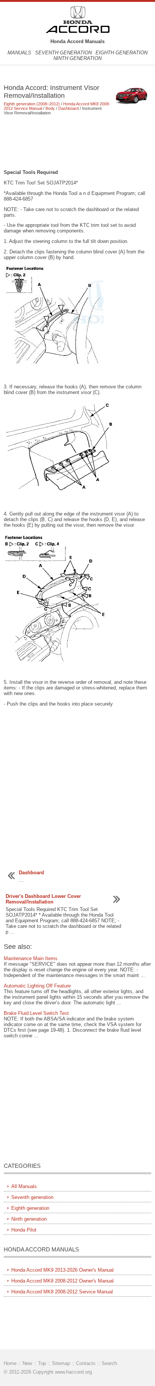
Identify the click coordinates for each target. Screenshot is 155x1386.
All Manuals (24, 1186)
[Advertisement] (77, 142)
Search (109, 1363)
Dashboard (68, 108)
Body (50, 108)
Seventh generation (63, 52)
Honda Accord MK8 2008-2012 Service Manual (62, 1292)
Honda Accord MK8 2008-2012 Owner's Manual (62, 1281)
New (27, 1363)
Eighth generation (121, 52)
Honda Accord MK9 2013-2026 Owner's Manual (62, 1270)
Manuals (19, 52)
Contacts (86, 1363)
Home (10, 1363)
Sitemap (61, 1363)
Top (42, 1363)
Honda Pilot (23, 1230)
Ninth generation (77, 58)
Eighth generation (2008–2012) (32, 104)
